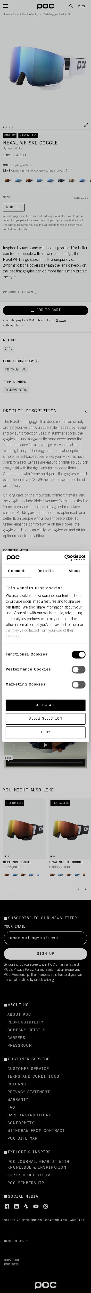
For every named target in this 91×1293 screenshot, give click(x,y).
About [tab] (74, 571)
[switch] (78, 669)
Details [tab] (45, 571)
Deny (45, 732)
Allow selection (45, 719)
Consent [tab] (16, 571)
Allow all (45, 705)
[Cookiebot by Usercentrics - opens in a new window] (64, 558)
